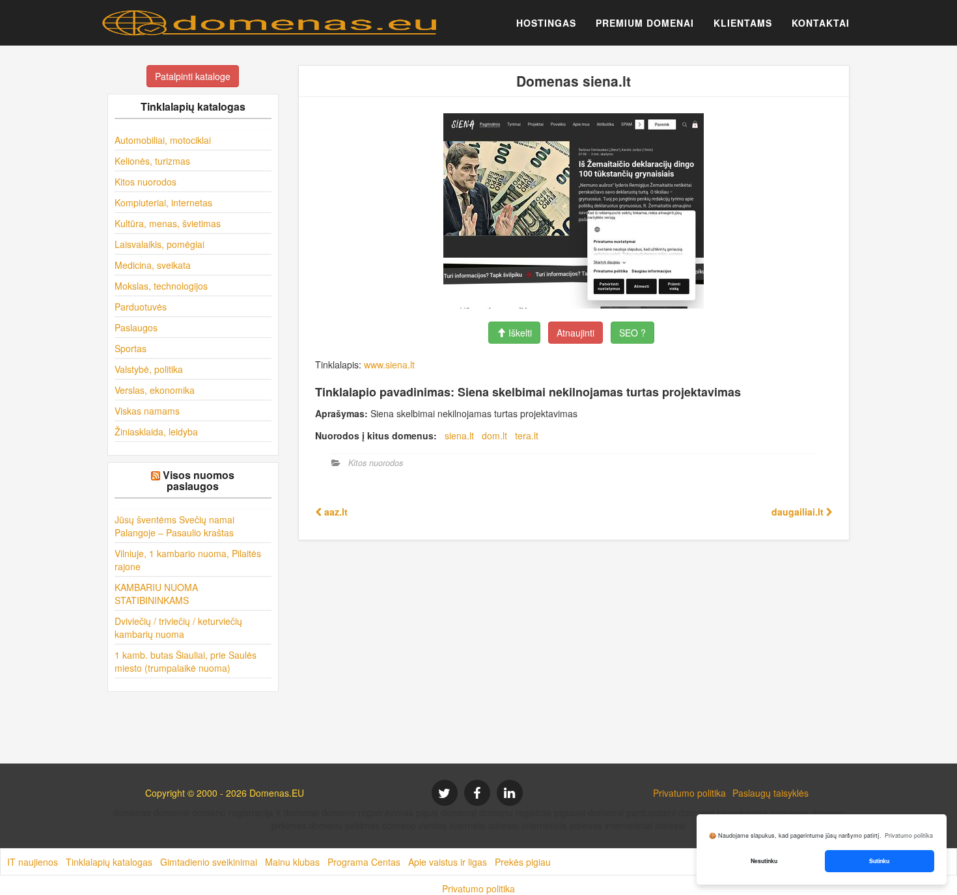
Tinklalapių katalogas (109, 861)
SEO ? (632, 332)
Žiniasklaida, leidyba (156, 431)
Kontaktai (821, 22)
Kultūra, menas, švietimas (168, 223)
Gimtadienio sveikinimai (208, 861)
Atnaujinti (575, 332)
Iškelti (519, 332)
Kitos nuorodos (145, 181)
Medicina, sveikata (153, 264)
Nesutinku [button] (764, 861)
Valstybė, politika (149, 369)
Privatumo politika (689, 792)
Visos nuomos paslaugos (198, 480)
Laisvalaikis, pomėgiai (159, 244)
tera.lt (526, 435)
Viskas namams (147, 410)
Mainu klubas (292, 861)
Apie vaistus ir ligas (447, 861)
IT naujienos (32, 861)
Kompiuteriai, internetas (163, 202)
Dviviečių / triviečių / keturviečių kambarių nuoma (178, 627)
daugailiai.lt (798, 511)
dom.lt (494, 435)
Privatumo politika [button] (909, 835)
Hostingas (546, 22)
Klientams (743, 22)
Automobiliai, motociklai (163, 139)
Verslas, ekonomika (155, 389)
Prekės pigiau (523, 861)
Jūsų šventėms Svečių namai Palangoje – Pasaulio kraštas (174, 526)
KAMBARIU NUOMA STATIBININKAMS (156, 594)
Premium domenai (645, 22)
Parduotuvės (141, 306)
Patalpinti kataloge (192, 76)
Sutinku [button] (879, 861)
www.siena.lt (389, 364)
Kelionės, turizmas (152, 160)
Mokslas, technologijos (161, 285)
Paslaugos (136, 327)
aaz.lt (335, 511)
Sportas (130, 348)
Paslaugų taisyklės (770, 792)
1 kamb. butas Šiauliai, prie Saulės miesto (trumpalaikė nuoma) (186, 661)
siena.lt (459, 435)
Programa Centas (363, 861)
